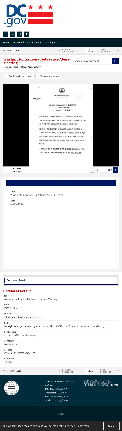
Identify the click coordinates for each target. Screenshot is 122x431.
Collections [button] (33, 42)
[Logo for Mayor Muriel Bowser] (101, 383)
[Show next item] (115, 170)
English (9, 362)
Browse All (18, 42)
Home (6, 42)
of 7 (110, 170)
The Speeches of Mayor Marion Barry (23, 67)
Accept (111, 426)
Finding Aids (52, 42)
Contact (61, 414)
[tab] (61, 183)
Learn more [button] (83, 426)
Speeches (10, 317)
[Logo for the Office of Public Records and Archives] (11, 388)
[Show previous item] (92, 170)
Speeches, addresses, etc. (29, 317)
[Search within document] (115, 61)
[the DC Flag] (28, 16)
